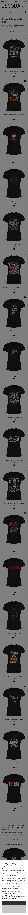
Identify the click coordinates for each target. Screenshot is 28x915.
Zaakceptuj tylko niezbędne (14, 911)
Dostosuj (14, 907)
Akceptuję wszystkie (14, 903)
